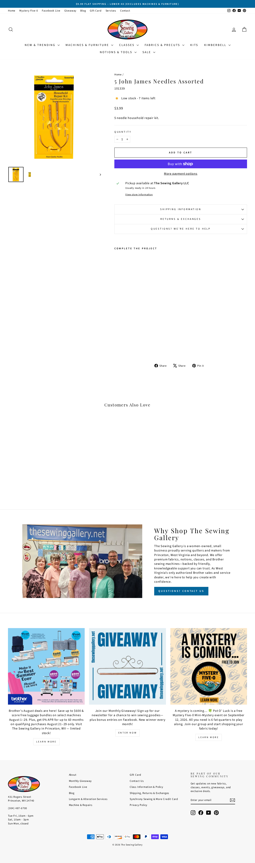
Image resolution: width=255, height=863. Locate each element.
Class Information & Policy (146, 787)
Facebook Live (51, 11)
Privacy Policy (138, 805)
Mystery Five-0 (28, 11)
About (72, 775)
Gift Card (95, 11)
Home (11, 11)
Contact (125, 11)
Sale (147, 52)
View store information (139, 194)
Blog (83, 11)
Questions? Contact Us (181, 591)
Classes (127, 45)
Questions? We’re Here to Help (181, 229)
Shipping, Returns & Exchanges (149, 793)
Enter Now (127, 732)
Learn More (46, 741)
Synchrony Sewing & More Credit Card (154, 799)
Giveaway (70, 11)
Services (111, 11)
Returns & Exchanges (180, 219)
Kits (194, 45)
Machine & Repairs (81, 805)
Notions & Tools (116, 52)
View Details (36, 469)
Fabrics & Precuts (163, 45)
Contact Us (137, 781)
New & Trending (41, 45)
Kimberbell (216, 45)
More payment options (180, 173)
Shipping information (180, 209)
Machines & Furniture (88, 45)
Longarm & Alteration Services (88, 799)
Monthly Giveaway (80, 781)
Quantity (122, 132)
